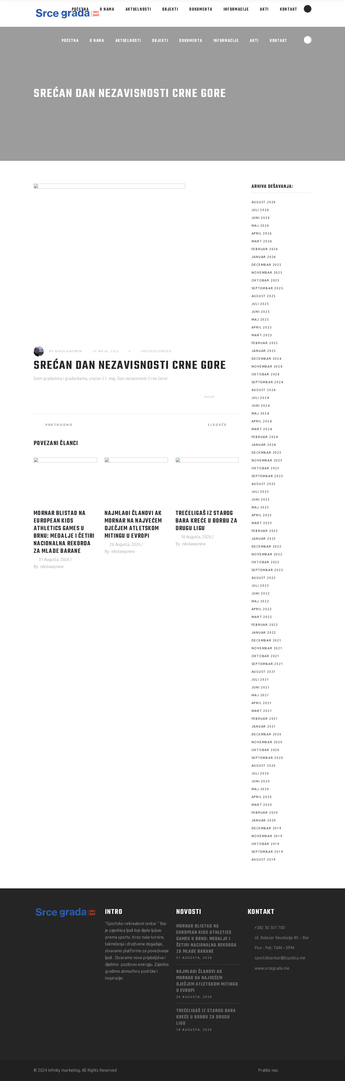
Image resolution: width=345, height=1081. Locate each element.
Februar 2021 (265, 718)
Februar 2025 (265, 343)
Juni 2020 (261, 781)
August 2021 (264, 671)
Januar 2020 (264, 820)
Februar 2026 (265, 249)
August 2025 (264, 296)
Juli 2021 (260, 679)
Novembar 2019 (267, 836)
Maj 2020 (260, 789)
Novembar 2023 (267, 460)
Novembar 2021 (267, 648)
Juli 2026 (260, 210)
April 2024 (262, 421)
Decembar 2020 (267, 734)
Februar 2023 (265, 530)
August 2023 (264, 483)
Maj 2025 (260, 319)
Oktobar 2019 (266, 843)
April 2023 (262, 515)
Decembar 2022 (267, 546)
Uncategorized (156, 351)
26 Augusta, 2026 (125, 544)
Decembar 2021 (267, 640)
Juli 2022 (260, 585)
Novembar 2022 (267, 554)
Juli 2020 (260, 773)
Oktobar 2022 (266, 562)
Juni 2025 (261, 311)
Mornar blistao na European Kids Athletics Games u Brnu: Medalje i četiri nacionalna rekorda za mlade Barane (64, 532)
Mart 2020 (262, 804)
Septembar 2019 (267, 851)
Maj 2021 (260, 695)
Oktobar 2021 (266, 656)
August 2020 (264, 765)
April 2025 (262, 327)
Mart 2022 (262, 617)
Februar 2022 (265, 624)
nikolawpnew (68, 351)
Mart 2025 (262, 335)
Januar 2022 (264, 632)
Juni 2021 (261, 687)
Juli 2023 (260, 491)
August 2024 (264, 390)
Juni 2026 (261, 217)
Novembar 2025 (267, 272)
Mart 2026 (262, 241)
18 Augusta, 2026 (196, 536)
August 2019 (264, 859)
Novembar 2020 (267, 742)
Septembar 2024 (267, 382)
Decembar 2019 (267, 828)
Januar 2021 (264, 726)
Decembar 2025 (267, 264)
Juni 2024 (261, 405)
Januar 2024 (264, 444)
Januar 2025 (264, 350)
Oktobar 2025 (266, 280)
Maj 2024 (260, 413)
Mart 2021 (262, 710)
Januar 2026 (264, 257)
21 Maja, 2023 (106, 351)
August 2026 (264, 202)
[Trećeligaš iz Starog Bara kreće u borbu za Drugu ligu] (207, 481)
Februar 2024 (265, 437)
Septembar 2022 (267, 570)
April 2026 (262, 233)
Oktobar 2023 (266, 468)
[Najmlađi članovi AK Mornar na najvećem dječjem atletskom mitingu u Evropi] (136, 481)
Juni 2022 (261, 593)
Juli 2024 (260, 397)
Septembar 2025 (267, 288)
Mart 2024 (262, 429)
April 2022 (262, 609)
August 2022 (264, 577)
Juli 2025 (260, 303)
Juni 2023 (261, 499)
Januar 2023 (264, 538)
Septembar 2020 (267, 757)
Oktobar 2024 (266, 374)
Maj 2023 (260, 507)
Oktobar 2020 (266, 750)
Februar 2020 (265, 812)
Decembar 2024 (267, 358)
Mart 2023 (262, 523)
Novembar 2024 (267, 366)
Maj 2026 (260, 225)
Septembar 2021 (267, 663)
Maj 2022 (260, 601)
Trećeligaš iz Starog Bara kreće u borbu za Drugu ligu (206, 521)
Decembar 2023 (267, 452)
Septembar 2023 (267, 476)
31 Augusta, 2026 (54, 559)
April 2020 (262, 797)
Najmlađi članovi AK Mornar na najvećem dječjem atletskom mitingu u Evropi (133, 525)
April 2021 (262, 703)
